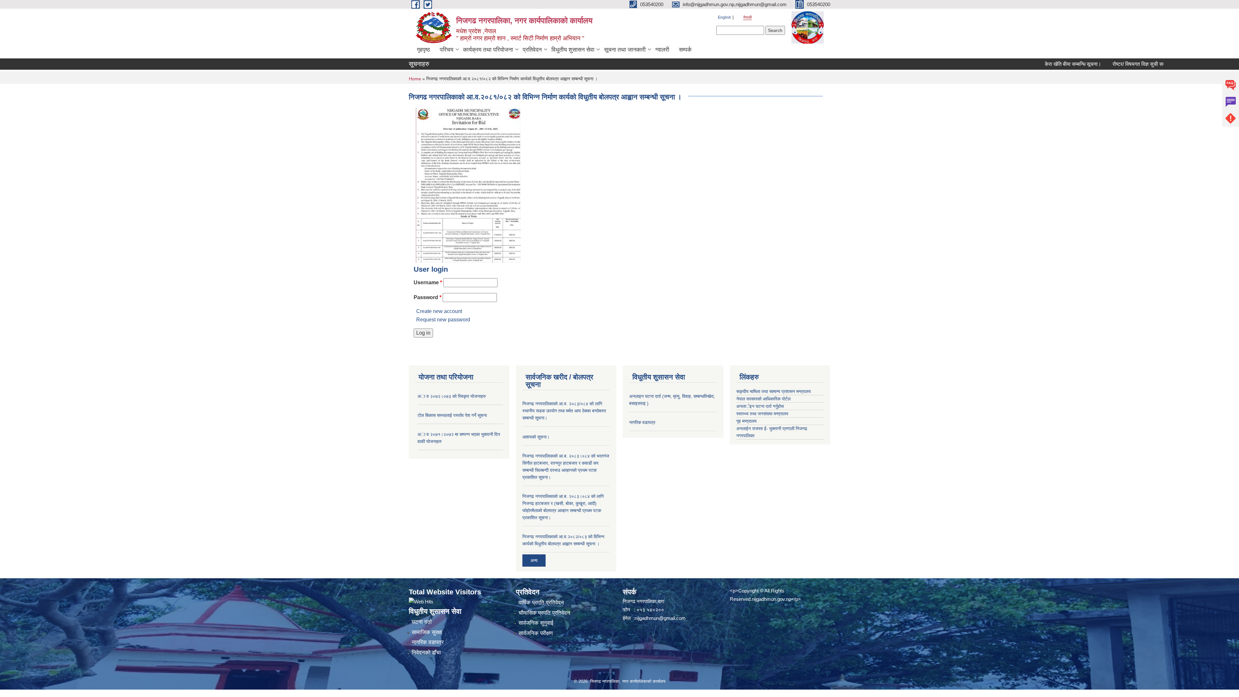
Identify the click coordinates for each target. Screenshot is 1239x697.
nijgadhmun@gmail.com (660, 618)
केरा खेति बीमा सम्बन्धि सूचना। (1047, 64)
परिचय (446, 49)
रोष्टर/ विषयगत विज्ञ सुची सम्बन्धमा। (1119, 64)
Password (427, 297)
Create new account (439, 311)
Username (428, 282)
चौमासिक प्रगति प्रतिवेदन (544, 613)
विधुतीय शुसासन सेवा (572, 49)
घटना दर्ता (422, 622)
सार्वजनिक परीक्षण (536, 633)
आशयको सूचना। (535, 436)
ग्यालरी (662, 49)
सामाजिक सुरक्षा (427, 632)
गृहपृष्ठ (423, 49)
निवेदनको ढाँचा (426, 653)
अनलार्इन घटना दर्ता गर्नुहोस (760, 406)
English (724, 17)
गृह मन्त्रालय (746, 421)
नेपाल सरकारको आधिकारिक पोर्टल (763, 398)
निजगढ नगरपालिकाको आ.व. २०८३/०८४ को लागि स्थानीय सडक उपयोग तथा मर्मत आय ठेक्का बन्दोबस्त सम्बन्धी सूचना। (564, 410)
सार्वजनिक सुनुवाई (536, 623)
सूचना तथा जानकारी (625, 49)
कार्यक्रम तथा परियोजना (488, 49)
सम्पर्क (685, 49)
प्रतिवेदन (532, 49)
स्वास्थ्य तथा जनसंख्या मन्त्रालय (762, 413)
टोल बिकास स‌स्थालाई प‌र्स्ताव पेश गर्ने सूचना (452, 415)
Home (415, 78)
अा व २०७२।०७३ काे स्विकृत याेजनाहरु (452, 396)
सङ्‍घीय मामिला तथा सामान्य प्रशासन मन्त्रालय (773, 391)
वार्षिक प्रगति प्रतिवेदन (541, 603)
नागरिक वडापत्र (642, 422)
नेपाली (747, 17)
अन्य (534, 560)
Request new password (443, 319)
